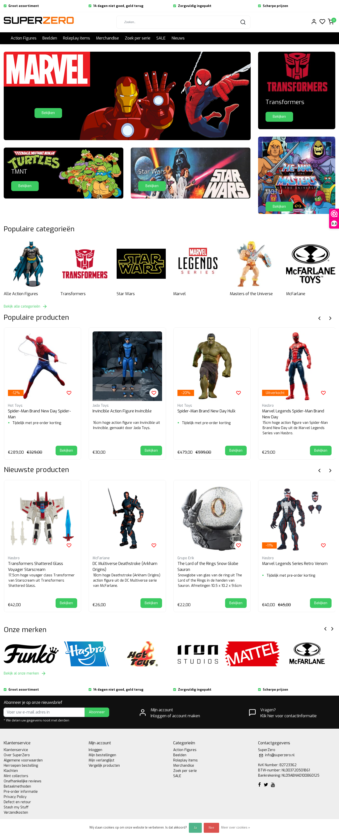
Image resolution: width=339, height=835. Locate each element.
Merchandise (107, 38)
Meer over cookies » (235, 828)
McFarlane (295, 293)
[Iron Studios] (197, 653)
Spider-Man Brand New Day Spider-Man (39, 414)
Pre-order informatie (21, 791)
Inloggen (95, 750)
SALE (161, 38)
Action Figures (23, 38)
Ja (195, 828)
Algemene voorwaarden (23, 760)
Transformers (73, 293)
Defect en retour (17, 802)
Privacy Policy (15, 797)
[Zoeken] (243, 22)
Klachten (11, 770)
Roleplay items (76, 38)
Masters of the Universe (251, 293)
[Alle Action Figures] (28, 264)
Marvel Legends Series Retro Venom (295, 563)
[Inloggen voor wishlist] (69, 392)
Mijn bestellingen (102, 755)
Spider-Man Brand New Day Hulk (206, 411)
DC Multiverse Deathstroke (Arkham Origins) (125, 566)
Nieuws (178, 38)
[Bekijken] (63, 172)
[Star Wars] (141, 264)
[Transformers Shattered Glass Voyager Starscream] (42, 519)
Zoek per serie (137, 38)
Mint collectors (16, 776)
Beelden (49, 38)
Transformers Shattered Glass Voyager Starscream (35, 566)
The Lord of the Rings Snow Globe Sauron (207, 566)
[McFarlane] (311, 264)
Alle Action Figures (21, 293)
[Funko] (31, 653)
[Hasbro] (86, 653)
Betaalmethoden (17, 786)
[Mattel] (252, 653)
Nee (211, 828)
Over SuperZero (17, 755)
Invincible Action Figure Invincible (122, 411)
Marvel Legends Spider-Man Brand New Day (293, 414)
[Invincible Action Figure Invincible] (127, 366)
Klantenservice (16, 750)
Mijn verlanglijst (101, 760)
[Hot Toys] (142, 653)
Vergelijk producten (104, 765)
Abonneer (97, 712)
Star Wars (126, 293)
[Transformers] (85, 264)
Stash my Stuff (16, 807)
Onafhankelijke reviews (22, 781)
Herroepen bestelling (21, 765)
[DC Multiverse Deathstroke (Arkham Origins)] (127, 519)
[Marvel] (198, 264)
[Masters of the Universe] (254, 264)
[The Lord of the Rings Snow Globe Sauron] (212, 519)
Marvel (179, 293)
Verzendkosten (16, 812)
